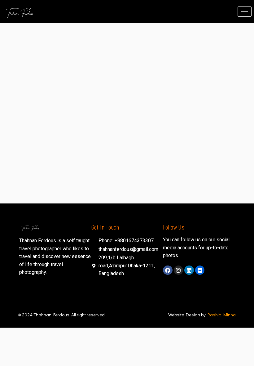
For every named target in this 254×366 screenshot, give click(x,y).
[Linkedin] (189, 270)
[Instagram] (178, 270)
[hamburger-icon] (245, 12)
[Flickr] (200, 270)
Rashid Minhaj (222, 314)
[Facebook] (168, 270)
